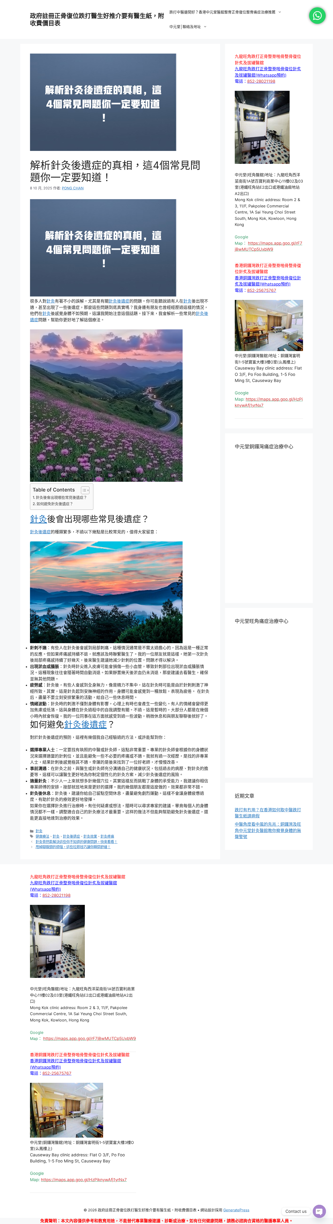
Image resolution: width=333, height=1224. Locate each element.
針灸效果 (90, 836)
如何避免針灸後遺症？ (55, 503)
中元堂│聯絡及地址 (185, 26)
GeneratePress (236, 1210)
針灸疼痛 (107, 836)
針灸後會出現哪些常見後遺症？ (61, 497)
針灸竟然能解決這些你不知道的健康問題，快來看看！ (77, 842)
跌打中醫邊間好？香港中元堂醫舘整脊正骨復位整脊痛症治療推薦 (222, 12)
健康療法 (42, 836)
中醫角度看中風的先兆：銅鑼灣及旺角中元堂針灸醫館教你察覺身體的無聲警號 (268, 830)
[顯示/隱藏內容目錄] (82, 490)
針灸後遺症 (119, 301)
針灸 (51, 301)
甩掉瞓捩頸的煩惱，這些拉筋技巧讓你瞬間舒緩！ (73, 847)
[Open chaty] (319, 1211)
